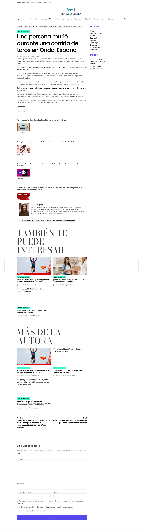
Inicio (31, 19)
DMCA (92, 64)
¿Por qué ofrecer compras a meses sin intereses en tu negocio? (68, 281)
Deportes (88, 19)
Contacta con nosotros (98, 61)
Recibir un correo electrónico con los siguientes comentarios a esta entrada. (46, 507)
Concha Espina (35, 56)
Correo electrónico (24, 492)
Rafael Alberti (71, 285)
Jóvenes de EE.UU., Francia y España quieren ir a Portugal (31, 311)
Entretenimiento (99, 19)
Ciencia (69, 19)
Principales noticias (23, 31)
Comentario (22, 459)
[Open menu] (18, 19)
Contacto (111, 19)
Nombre (20, 484)
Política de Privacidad (98, 68)
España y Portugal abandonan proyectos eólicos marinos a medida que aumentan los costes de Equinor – (34, 403)
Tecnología (78, 19)
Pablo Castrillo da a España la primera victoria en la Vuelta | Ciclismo (33, 281)
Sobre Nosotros (96, 59)
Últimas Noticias (41, 19)
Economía (60, 19)
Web (55, 492)
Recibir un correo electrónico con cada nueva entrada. (38, 511)
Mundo (51, 19)
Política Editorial (96, 66)
